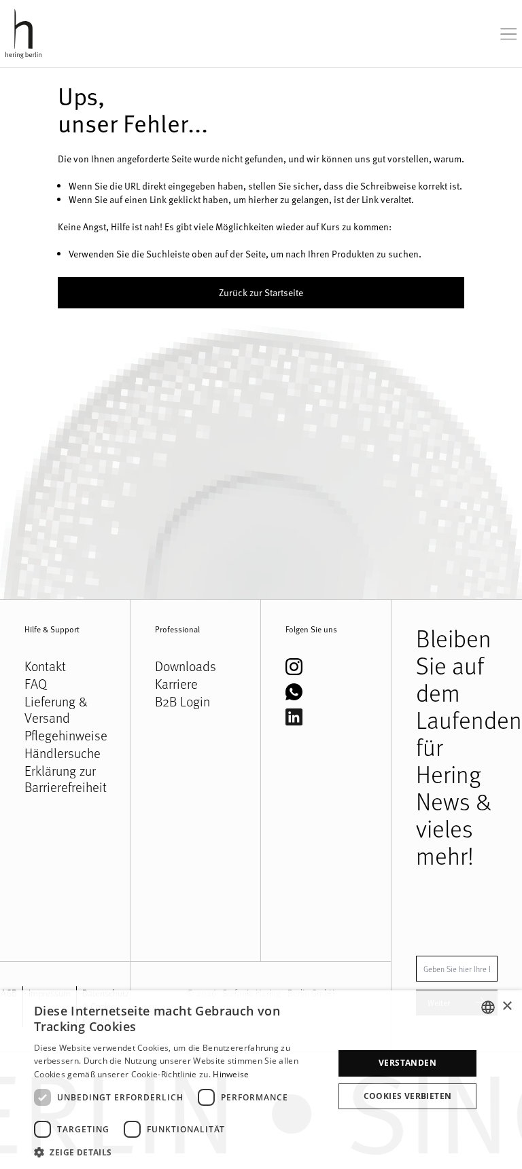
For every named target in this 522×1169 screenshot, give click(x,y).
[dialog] (261, 1079)
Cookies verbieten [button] (408, 1096)
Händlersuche (62, 753)
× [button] (507, 1006)
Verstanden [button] (407, 1062)
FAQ (35, 684)
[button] (179, 1152)
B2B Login (182, 702)
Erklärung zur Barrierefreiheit (64, 779)
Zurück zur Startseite (261, 292)
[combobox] (488, 1007)
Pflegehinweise (64, 735)
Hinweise (231, 1074)
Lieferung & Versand (56, 710)
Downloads (185, 666)
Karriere (176, 684)
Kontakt (45, 666)
